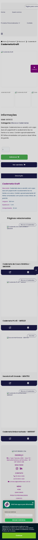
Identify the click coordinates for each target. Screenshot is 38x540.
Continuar (19, 535)
